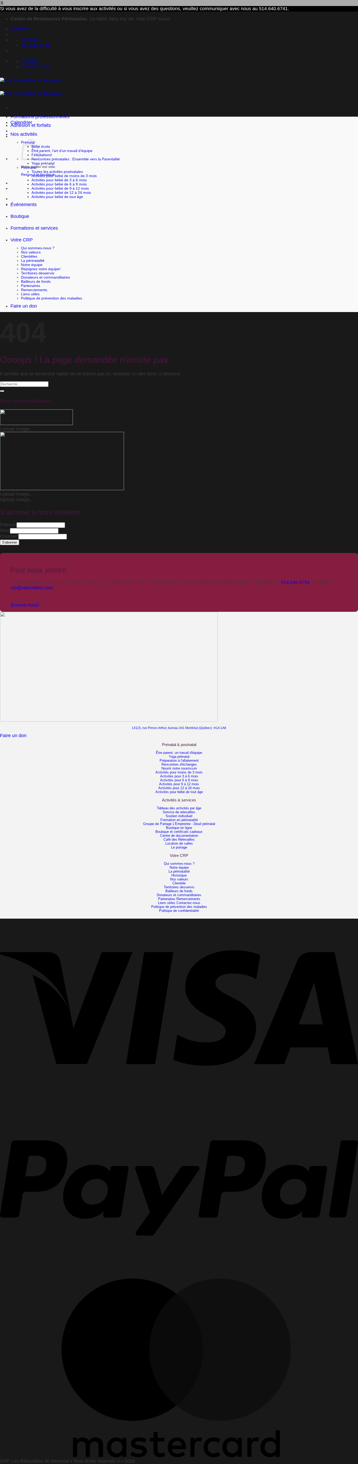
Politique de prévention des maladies (51, 298)
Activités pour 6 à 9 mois (179, 780)
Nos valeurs (31, 252)
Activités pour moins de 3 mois (179, 772)
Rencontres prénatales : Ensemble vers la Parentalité (75, 159)
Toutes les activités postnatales (57, 171)
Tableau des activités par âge (179, 808)
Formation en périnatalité (179, 820)
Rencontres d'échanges (179, 764)
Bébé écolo (40, 146)
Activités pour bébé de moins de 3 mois (64, 176)
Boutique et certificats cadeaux (179, 832)
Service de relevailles (179, 812)
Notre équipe (31, 265)
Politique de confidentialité (179, 911)
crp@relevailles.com (31, 587)
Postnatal (28, 167)
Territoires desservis (37, 273)
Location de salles (179, 843)
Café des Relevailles (179, 839)
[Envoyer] (2, 391)
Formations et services (34, 228)
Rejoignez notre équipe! (41, 269)
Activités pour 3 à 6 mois (179, 776)
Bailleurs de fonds (36, 281)
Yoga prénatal (43, 163)
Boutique (19, 216)
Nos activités (23, 134)
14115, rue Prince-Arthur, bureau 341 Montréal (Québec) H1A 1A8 (179, 728)
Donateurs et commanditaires (45, 277)
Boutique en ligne (179, 828)
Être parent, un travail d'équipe (179, 753)
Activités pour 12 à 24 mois (179, 788)
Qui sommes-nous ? (38, 248)
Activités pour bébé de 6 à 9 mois (59, 184)
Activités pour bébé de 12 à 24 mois (61, 192)
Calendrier (21, 122)
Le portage (179, 847)
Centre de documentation (179, 836)
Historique (179, 875)
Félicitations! (41, 155)
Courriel (9, 536)
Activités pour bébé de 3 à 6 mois (59, 180)
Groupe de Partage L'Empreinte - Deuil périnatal (179, 824)
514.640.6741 (295, 582)
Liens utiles (30, 294)
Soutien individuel (179, 816)
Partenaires (30, 286)
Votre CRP (21, 239)
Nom (5, 530)
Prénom (8, 524)
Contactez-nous (188, 903)
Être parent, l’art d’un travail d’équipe (62, 151)
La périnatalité (33, 260)
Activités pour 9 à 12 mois (179, 784)
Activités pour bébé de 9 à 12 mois (60, 188)
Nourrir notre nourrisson (179, 768)
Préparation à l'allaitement (179, 760)
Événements (23, 204)
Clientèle (179, 883)
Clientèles (29, 256)
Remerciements (34, 290)
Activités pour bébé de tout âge (57, 197)
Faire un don (23, 306)
